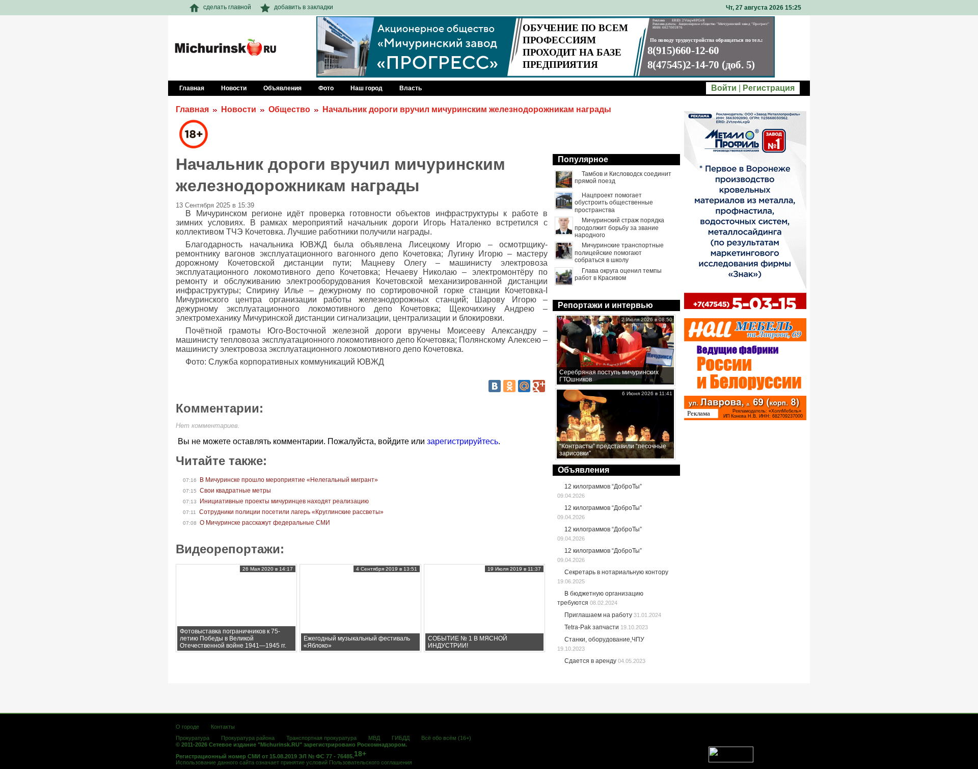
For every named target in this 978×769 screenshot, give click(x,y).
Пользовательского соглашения (370, 762)
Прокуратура (192, 738)
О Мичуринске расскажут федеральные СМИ (265, 522)
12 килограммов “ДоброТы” (603, 486)
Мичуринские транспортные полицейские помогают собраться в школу (619, 253)
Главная (192, 109)
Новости (238, 109)
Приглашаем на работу (598, 615)
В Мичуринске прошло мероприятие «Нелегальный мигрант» (289, 479)
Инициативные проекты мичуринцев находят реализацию (284, 501)
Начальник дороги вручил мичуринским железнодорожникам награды (466, 109)
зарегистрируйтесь (462, 441)
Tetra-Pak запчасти (591, 627)
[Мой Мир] (524, 386)
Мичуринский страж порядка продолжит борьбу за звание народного (619, 228)
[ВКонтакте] (494, 386)
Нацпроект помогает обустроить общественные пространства (614, 203)
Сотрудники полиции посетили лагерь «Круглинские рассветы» (291, 512)
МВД (374, 738)
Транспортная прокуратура (321, 738)
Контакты (223, 727)
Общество (289, 109)
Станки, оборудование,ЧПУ (604, 639)
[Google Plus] (539, 386)
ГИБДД (401, 738)
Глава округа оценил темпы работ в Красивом (618, 274)
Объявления (583, 470)
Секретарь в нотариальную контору (616, 572)
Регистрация (769, 88)
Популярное (583, 159)
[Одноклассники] (509, 386)
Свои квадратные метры (235, 490)
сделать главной (227, 7)
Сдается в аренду (590, 660)
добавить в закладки (303, 7)
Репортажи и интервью (605, 305)
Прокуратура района (248, 738)
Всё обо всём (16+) (446, 738)
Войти (724, 88)
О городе (187, 727)
